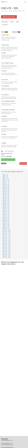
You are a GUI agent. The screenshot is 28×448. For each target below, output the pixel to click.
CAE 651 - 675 (6, 210)
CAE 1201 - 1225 (6, 241)
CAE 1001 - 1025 (6, 230)
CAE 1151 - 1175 (6, 239)
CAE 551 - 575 (6, 204)
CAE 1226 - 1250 (6, 243)
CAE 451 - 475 (6, 200)
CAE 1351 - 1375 (6, 250)
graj (18, 21)
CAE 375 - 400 (6, 196)
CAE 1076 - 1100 (6, 234)
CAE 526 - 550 (6, 203)
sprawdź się (5, 24)
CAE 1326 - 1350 (6, 249)
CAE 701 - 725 (6, 213)
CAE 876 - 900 (6, 223)
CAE (2, 155)
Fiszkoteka (22, 11)
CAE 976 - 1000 (6, 229)
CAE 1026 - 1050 (6, 231)
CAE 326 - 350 (6, 193)
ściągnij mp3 (5, 21)
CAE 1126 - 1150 (6, 237)
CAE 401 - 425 (6, 197)
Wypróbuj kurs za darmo (8, 159)
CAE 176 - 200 (6, 184)
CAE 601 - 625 (6, 207)
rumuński (4, 163)
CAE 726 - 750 (6, 214)
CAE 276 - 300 (6, 190)
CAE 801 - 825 (6, 218)
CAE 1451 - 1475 (6, 256)
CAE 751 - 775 (6, 216)
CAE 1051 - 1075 (6, 233)
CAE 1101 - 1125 (6, 236)
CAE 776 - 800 (6, 217)
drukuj (12, 21)
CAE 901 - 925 (6, 224)
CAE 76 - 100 (6, 178)
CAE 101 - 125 (6, 180)
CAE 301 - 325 (6, 191)
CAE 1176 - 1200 (6, 240)
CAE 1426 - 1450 (6, 254)
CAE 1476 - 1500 (6, 257)
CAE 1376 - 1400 (6, 251)
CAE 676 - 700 (6, 211)
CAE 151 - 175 (6, 183)
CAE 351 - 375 (6, 194)
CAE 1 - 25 (5, 174)
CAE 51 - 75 (5, 177)
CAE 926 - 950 (6, 226)
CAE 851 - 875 (6, 221)
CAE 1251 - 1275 (6, 244)
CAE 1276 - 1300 (6, 246)
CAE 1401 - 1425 (6, 253)
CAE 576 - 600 (6, 206)
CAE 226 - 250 (6, 187)
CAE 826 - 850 (6, 220)
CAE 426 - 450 (6, 198)
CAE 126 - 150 (6, 181)
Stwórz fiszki (23, 163)
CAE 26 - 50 (5, 176)
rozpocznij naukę (10, 17)
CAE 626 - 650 (6, 208)
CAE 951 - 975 (6, 227)
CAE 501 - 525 (6, 201)
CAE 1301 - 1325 (6, 247)
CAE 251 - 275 (6, 188)
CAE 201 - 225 (6, 186)
